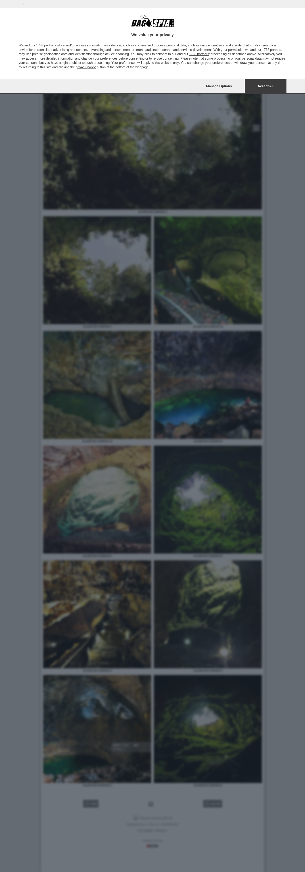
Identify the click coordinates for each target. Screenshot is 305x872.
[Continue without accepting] (23, 4)
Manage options (219, 86)
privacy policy (86, 67)
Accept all (266, 86)
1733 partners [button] (46, 45)
